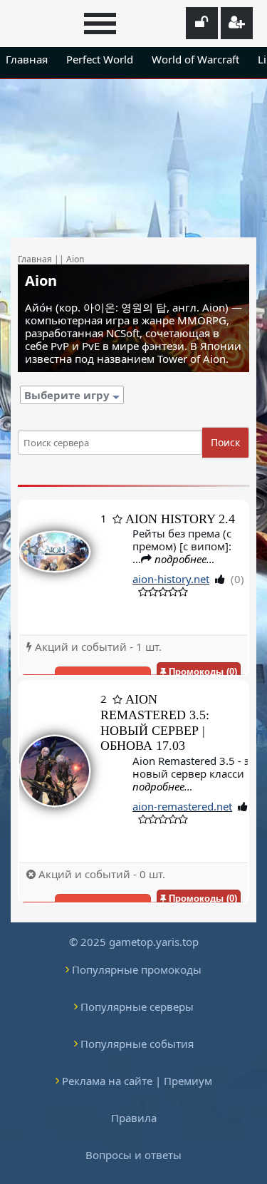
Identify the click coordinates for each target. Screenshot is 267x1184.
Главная (27, 59)
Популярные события (137, 1043)
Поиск (225, 442)
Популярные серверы (137, 1006)
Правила (134, 1118)
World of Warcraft (195, 59)
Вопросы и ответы (133, 1155)
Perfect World (99, 59)
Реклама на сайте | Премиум (137, 1081)
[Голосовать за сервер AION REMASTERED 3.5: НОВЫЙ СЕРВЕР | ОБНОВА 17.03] (54, 771)
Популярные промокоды (136, 969)
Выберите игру (68, 395)
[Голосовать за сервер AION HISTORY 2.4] (54, 567)
